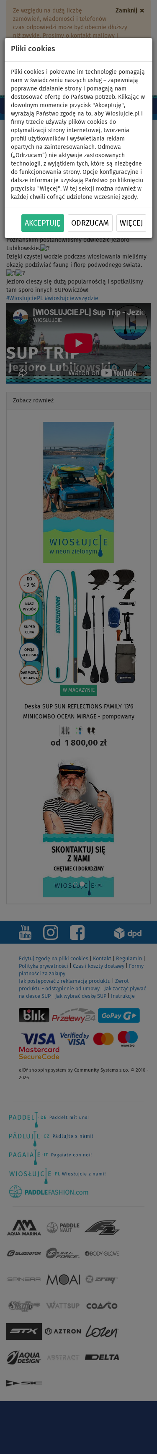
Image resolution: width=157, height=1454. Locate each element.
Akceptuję (43, 223)
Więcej (131, 223)
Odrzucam (90, 223)
